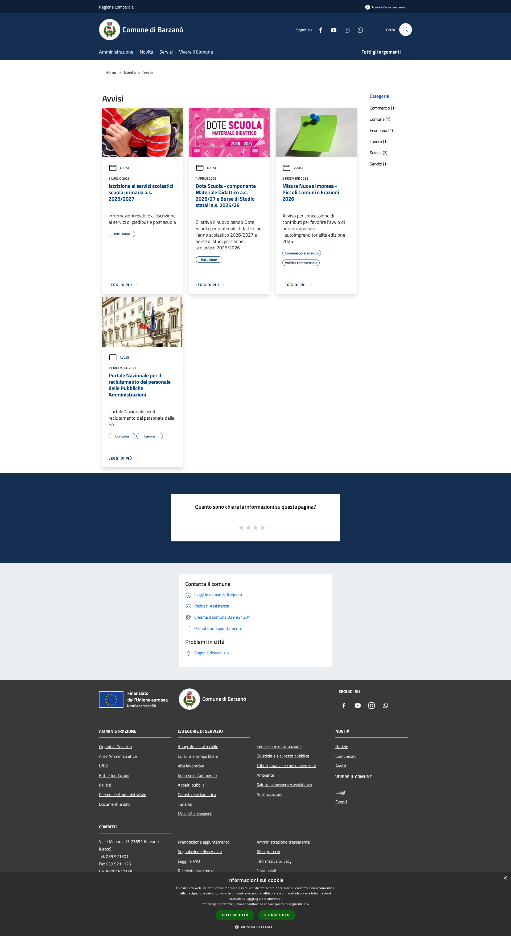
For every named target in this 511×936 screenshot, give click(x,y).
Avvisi (124, 168)
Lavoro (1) (379, 141)
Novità (130, 72)
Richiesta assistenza (196, 871)
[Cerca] (405, 29)
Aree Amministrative (118, 756)
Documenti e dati (114, 804)
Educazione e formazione (279, 746)
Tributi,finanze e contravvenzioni (286, 765)
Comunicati (345, 756)
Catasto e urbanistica (197, 794)
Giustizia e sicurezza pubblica (283, 756)
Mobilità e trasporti (195, 814)
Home (110, 72)
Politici (105, 785)
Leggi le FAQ (189, 861)
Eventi (341, 802)
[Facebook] (318, 29)
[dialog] (255, 904)
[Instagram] (345, 29)
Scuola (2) (378, 152)
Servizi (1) (379, 164)
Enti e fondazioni (114, 775)
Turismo (185, 804)
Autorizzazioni (269, 794)
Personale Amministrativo (122, 794)
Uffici (103, 766)
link (306, 904)
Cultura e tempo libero (198, 756)
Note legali (266, 871)
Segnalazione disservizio (200, 851)
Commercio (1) (382, 108)
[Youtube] (331, 29)
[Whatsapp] (358, 29)
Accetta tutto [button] (234, 915)
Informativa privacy (274, 861)
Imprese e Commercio (197, 775)
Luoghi (341, 792)
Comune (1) (380, 119)
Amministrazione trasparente (283, 842)
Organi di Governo (115, 746)
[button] (255, 927)
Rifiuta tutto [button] (277, 915)
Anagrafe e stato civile (198, 746)
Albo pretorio (268, 851)
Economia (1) (381, 130)
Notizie (341, 746)
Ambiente (265, 775)
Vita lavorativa (191, 766)
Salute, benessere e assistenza (284, 784)
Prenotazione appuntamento (203, 842)
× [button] (505, 878)
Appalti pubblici (191, 785)
